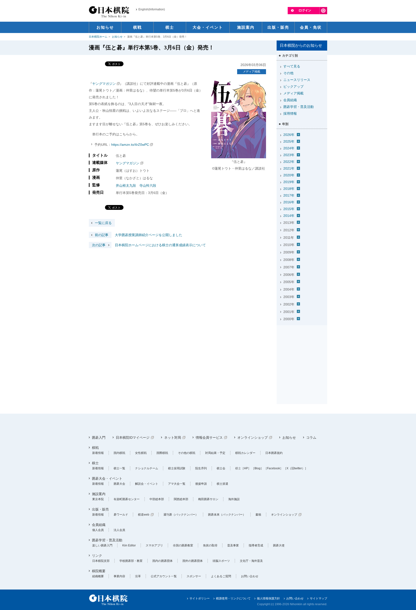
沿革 (138, 576)
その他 (288, 73)
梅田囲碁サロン (208, 499)
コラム (311, 437)
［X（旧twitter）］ (296, 468)
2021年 (288, 168)
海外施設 (234, 499)
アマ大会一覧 (176, 483)
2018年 (288, 189)
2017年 (288, 195)
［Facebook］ (273, 468)
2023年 (288, 155)
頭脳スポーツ (221, 561)
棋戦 (95, 448)
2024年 (288, 148)
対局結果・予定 (215, 453)
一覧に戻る (103, 223)
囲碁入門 (98, 437)
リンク (97, 555)
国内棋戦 (119, 453)
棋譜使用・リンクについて (233, 598)
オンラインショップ (252, 437)
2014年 (288, 216)
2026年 (288, 135)
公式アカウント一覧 (164, 576)
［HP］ (246, 468)
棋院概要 (98, 571)
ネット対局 (172, 437)
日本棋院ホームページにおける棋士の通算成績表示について (149, 245)
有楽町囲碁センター (127, 499)
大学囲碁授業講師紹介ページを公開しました (138, 235)
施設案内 (98, 494)
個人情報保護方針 (268, 598)
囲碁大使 (279, 545)
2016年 (288, 202)
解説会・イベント (146, 483)
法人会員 (119, 530)
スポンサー (194, 576)
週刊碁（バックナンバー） (180, 514)
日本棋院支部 (101, 561)
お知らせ (117, 36)
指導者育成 (256, 545)
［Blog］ (257, 468)
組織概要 (98, 576)
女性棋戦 (141, 453)
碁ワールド (121, 514)
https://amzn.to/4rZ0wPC (130, 144)
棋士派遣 (222, 483)
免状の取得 (210, 545)
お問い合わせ (249, 576)
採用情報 (290, 113)
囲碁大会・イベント (107, 478)
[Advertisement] (302, 357)
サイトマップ (318, 598)
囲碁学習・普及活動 (298, 107)
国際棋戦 (162, 453)
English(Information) (151, 9)
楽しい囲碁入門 (102, 545)
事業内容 (119, 576)
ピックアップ (293, 86)
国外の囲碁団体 (192, 561)
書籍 (258, 514)
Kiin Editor (129, 545)
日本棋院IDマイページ (133, 437)
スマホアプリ (154, 545)
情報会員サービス (209, 437)
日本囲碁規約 (274, 453)
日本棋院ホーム (98, 36)
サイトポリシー (199, 598)
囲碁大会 (119, 483)
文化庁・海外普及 (251, 561)
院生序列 (201, 468)
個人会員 (98, 530)
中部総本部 (157, 499)
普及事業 (233, 545)
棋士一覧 (119, 468)
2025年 (288, 141)
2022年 (288, 162)
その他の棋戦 (186, 453)
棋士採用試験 (176, 468)
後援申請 (201, 483)
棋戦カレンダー (245, 453)
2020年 (288, 175)
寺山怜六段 (147, 185)
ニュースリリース (296, 80)
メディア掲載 (251, 71)
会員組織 (290, 100)
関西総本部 (181, 499)
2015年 (288, 209)
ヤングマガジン (104, 84)
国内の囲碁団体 (162, 561)
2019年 (288, 182)
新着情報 (98, 453)
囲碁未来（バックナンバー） (227, 514)
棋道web (143, 514)
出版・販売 (100, 509)
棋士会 (221, 468)
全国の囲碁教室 (183, 545)
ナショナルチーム (146, 468)
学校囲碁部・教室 (131, 561)
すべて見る (291, 66)
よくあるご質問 (221, 576)
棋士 (95, 463)
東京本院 (98, 499)
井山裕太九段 (126, 185)
